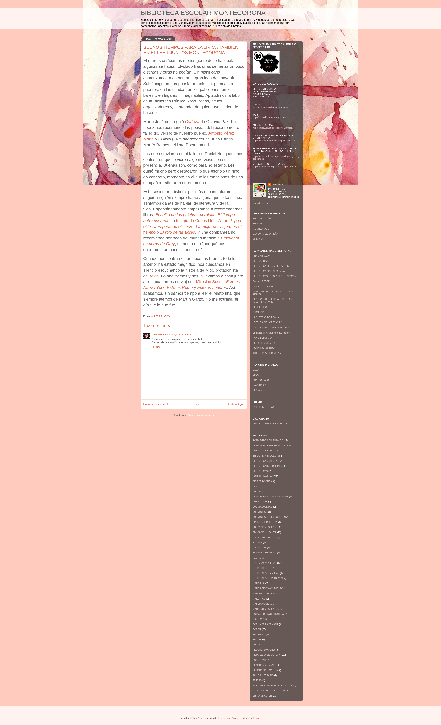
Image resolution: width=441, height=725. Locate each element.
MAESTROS (259, 598)
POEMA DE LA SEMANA (265, 624)
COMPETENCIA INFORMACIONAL (270, 496)
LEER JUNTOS (162, 316)
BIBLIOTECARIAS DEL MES (267, 466)
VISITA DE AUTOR (262, 695)
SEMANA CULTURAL (263, 665)
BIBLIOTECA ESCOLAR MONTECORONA (203, 12)
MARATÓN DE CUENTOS (266, 609)
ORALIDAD (258, 619)
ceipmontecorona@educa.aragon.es (271, 107)
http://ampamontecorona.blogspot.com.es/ (274, 140)
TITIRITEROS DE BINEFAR (267, 353)
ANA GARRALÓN (261, 255)
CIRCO (256, 491)
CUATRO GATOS (261, 380)
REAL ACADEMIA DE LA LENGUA (270, 423)
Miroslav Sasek (210, 281)
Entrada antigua (234, 404)
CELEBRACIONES (262, 481)
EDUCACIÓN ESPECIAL (265, 527)
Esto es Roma (180, 287)
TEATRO (257, 680)
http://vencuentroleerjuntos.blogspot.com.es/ (275, 166)
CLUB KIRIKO (260, 307)
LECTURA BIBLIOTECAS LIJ (267, 322)
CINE (255, 486)
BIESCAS (258, 223)
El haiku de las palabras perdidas (185, 214)
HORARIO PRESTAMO (264, 552)
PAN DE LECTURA (262, 337)
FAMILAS (257, 542)
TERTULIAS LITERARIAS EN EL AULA (273, 685)
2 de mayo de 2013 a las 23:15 (182, 334)
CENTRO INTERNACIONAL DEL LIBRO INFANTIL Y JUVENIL (273, 300)
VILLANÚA (258, 239)
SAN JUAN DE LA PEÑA (265, 234)
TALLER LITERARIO (263, 675)
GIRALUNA (258, 312)
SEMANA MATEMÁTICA (265, 670)
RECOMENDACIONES (264, 650)
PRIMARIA (258, 644)
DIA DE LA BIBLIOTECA (265, 522)
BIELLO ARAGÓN (262, 218)
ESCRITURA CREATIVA (265, 537)
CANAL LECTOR (261, 281)
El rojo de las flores (177, 232)
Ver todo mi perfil (261, 203)
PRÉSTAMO (259, 634)
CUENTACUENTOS (263, 507)
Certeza (192, 121)
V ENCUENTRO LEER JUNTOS (269, 690)
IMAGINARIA (259, 385)
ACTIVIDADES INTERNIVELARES (270, 445)
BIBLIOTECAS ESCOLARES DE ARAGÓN (274, 276)
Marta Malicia (159, 334)
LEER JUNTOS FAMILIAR (266, 573)
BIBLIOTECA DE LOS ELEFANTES (271, 266)
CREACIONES (260, 501)
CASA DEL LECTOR (263, 286)
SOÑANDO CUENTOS (264, 348)
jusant (227, 718)
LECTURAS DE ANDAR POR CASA (271, 327)
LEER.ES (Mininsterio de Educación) (271, 332)
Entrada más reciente (156, 404)
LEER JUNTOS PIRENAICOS (268, 578)
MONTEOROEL (261, 229)
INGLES (257, 558)
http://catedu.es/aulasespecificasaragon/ (273, 127)
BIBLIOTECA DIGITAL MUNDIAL (269, 271)
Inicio (197, 404)
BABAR (256, 370)
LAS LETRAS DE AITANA (266, 317)
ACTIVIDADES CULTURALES (268, 440)
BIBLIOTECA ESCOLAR (265, 455)
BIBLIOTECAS (260, 471)
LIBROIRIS (277, 184)
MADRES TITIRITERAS (265, 593)
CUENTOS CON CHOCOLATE (268, 517)
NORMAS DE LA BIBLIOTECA (268, 614)
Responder (157, 347)
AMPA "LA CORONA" (263, 450)
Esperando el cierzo (175, 226)
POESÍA (257, 629)
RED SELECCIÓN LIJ (264, 343)
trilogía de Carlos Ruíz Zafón (202, 220)
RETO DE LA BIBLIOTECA (266, 655)
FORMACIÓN (259, 547)
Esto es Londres (212, 287)
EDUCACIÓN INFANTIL (264, 532)
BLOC (256, 375)
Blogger (256, 718)
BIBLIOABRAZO (261, 261)
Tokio (154, 276)
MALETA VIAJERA (262, 603)
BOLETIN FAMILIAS (263, 476)
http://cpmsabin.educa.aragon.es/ (269, 117)
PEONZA (257, 390)
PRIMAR (257, 639)
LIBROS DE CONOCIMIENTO (268, 588)
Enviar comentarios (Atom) (201, 415)
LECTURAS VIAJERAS (264, 563)
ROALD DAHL (260, 660)
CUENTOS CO (260, 512)
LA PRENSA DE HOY (263, 407)
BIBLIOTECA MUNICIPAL (266, 461)
